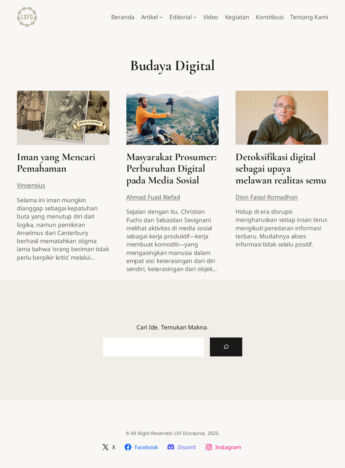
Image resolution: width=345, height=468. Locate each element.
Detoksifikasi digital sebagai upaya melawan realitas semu (281, 168)
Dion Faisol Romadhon (267, 197)
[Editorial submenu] (194, 17)
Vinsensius (31, 185)
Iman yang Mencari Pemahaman (56, 163)
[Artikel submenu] (161, 17)
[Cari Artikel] (226, 347)
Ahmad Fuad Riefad (153, 197)
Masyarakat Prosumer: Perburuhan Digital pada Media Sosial (171, 168)
